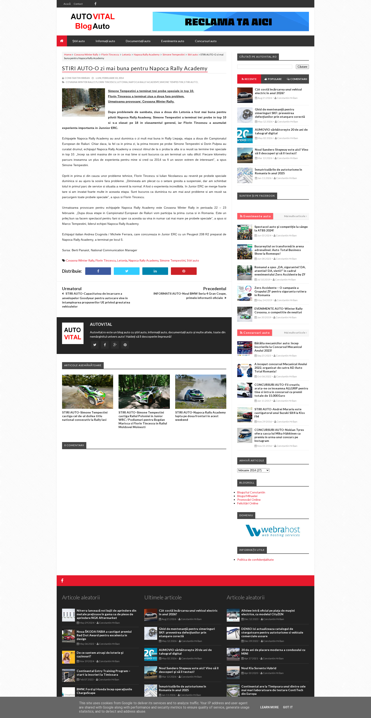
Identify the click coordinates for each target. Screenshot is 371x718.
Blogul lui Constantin (251, 492)
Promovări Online (249, 499)
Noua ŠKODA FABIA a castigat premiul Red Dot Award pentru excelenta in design (104, 635)
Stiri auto (193, 54)
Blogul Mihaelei (247, 496)
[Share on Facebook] (98, 271)
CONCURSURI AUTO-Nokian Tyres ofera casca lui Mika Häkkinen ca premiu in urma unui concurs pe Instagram (279, 435)
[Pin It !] (184, 271)
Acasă (67, 3)
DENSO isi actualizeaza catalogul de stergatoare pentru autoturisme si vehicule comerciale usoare (272, 632)
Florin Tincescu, (106, 82)
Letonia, (122, 82)
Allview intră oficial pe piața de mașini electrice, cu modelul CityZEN (268, 612)
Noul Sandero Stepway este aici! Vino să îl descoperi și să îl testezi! (281, 151)
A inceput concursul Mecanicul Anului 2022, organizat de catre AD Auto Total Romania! (280, 367)
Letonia (126, 54)
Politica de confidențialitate (255, 559)
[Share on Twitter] (127, 271)
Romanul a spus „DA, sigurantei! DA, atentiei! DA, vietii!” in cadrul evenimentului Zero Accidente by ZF (280, 270)
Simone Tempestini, (172, 82)
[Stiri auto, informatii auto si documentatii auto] (92, 21)
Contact (78, 3)
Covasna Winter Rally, (80, 82)
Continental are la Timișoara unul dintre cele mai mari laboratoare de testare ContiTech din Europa (273, 689)
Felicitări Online (247, 503)
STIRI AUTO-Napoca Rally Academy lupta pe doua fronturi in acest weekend (200, 415)
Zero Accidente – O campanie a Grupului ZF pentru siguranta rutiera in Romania (280, 291)
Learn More (269, 707)
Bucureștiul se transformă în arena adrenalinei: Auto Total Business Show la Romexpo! (279, 249)
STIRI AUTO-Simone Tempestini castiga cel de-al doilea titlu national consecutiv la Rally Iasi (85, 415)
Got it (288, 707)
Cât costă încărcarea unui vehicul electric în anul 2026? (278, 91)
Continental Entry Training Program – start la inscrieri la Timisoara (103, 672)
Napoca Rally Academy (147, 54)
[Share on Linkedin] (155, 271)
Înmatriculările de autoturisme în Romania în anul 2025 (278, 171)
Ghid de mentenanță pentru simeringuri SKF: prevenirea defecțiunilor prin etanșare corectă (280, 112)
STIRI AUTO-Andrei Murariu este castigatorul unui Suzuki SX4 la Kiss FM (279, 412)
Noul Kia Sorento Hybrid (258, 668)
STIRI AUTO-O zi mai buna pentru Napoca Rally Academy (135, 68)
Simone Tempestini (174, 54)
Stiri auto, (191, 82)
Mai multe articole (294, 216)
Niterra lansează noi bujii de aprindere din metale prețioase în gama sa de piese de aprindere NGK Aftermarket (106, 614)
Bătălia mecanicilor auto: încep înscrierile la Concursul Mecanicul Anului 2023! (278, 346)
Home (67, 54)
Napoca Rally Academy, (144, 82)
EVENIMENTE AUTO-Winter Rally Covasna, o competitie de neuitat (278, 310)
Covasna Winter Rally (86, 54)
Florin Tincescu (110, 54)
